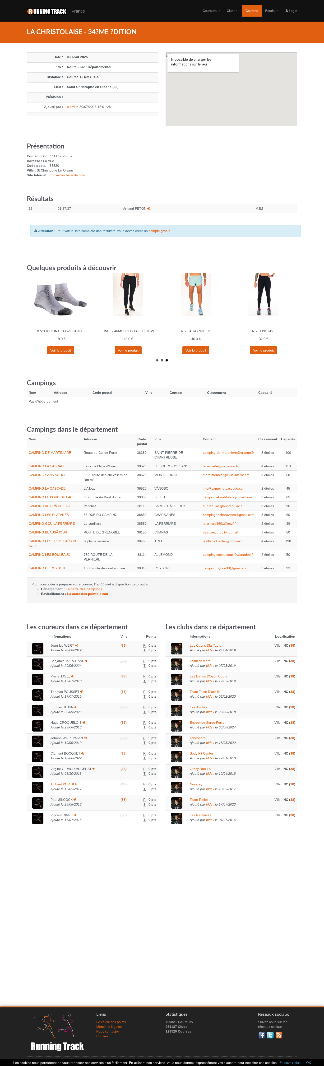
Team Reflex (199, 800)
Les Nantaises (200, 815)
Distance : (55, 77)
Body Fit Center (201, 753)
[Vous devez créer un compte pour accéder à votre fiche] (148, 208)
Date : (58, 57)
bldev (71, 107)
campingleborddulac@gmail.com (227, 497)
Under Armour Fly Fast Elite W (128, 331)
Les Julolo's (198, 707)
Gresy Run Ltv (200, 769)
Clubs (231, 11)
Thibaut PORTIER (64, 784)
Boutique (271, 11)
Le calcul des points (111, 1022)
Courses (251, 11)
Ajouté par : (53, 107)
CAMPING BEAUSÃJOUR (48, 532)
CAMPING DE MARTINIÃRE (50, 452)
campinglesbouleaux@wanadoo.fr (228, 554)
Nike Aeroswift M (195, 331)
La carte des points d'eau (87, 594)
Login (292, 11)
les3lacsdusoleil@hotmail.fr (223, 541)
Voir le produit (60, 350)
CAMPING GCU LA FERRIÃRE (52, 523)
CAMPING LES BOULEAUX (49, 554)
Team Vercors (200, 661)
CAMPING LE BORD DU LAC (51, 497)
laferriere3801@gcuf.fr (220, 523)
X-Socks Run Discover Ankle (60, 331)
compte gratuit (159, 231)
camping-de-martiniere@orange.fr (228, 452)
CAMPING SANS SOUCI (47, 475)
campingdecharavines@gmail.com (229, 515)
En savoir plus (290, 1063)
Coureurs (210, 11)
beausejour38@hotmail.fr (222, 532)
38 (123, 645)
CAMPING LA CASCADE (47, 466)
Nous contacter (107, 1031)
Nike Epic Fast (263, 331)
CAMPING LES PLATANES (49, 515)
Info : (59, 67)
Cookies (102, 1036)
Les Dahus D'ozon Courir (208, 676)
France (76, 11)
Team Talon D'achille (205, 692)
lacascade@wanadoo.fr (220, 466)
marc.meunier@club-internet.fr (226, 475)
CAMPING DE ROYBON (47, 568)
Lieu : (58, 87)
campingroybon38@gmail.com (226, 568)
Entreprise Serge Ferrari (208, 722)
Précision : (54, 97)
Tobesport (197, 738)
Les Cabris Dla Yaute (205, 645)
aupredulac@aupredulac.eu (224, 506)
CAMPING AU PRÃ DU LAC (49, 506)
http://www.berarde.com (67, 175)
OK (308, 1063)
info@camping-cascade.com (224, 488)
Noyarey (196, 784)
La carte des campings (84, 589)
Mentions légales (109, 1027)
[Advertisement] (162, 927)
